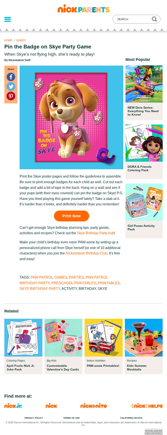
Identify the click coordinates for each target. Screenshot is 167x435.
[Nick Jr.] (13, 406)
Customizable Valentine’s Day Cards (63, 367)
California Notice (131, 418)
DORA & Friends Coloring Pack (140, 168)
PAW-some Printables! (103, 365)
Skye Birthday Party (40, 289)
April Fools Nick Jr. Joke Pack (21, 367)
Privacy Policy (34, 418)
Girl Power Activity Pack (141, 227)
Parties (76, 277)
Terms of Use (71, 418)
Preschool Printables (73, 283)
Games (21, 40)
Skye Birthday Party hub (95, 233)
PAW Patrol (42, 277)
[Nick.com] (51, 406)
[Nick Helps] (147, 406)
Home (8, 40)
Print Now (71, 216)
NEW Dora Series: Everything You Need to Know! (143, 111)
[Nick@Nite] (94, 406)
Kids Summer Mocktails (137, 367)
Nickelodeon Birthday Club (86, 253)
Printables (109, 283)
